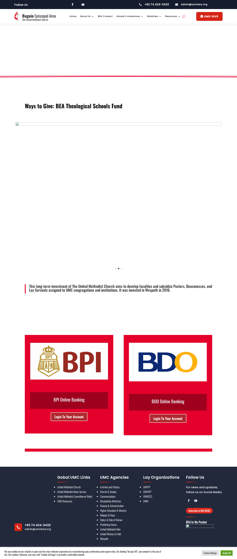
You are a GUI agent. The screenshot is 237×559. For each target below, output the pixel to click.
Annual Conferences (128, 16)
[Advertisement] (118, 49)
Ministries (152, 16)
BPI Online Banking (69, 399)
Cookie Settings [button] (210, 553)
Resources (171, 16)
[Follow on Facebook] (72, 4)
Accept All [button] (227, 553)
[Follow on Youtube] (82, 4)
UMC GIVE (211, 16)
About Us (85, 16)
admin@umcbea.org (38, 529)
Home (73, 16)
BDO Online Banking (168, 401)
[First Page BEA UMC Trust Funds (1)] (118, 125)
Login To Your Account (69, 416)
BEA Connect (105, 16)
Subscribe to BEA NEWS (199, 510)
